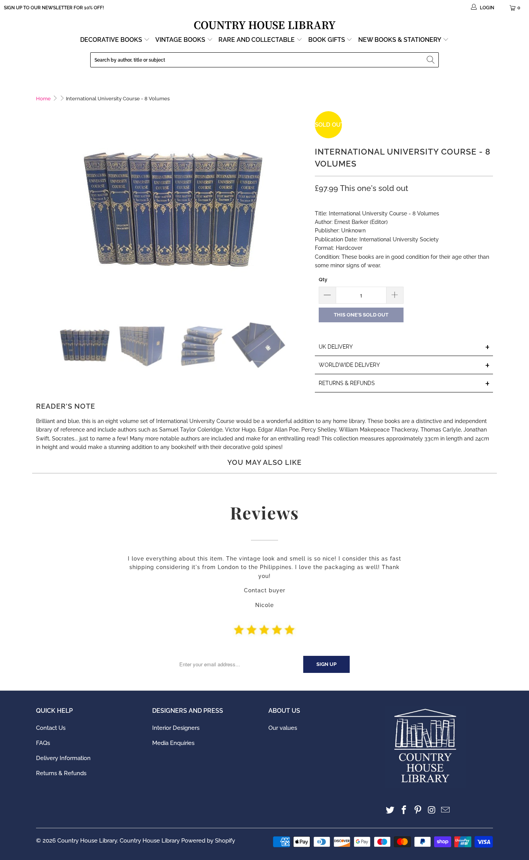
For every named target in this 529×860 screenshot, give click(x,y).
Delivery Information (63, 758)
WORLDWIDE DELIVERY (404, 365)
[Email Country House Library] (446, 810)
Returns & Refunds (61, 773)
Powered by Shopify (208, 840)
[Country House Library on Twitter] (390, 810)
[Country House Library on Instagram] (432, 810)
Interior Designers (175, 727)
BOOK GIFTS (327, 39)
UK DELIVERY (404, 347)
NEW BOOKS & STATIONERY (400, 39)
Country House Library (87, 840)
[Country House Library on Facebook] (404, 810)
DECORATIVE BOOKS (112, 39)
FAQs (43, 743)
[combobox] (264, 59)
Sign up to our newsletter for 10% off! (54, 7)
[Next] (301, 208)
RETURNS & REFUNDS (404, 383)
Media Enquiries (173, 743)
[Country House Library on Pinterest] (418, 810)
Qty (323, 279)
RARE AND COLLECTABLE (257, 39)
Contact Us (50, 727)
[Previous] (42, 208)
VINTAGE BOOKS (180, 39)
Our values (282, 727)
